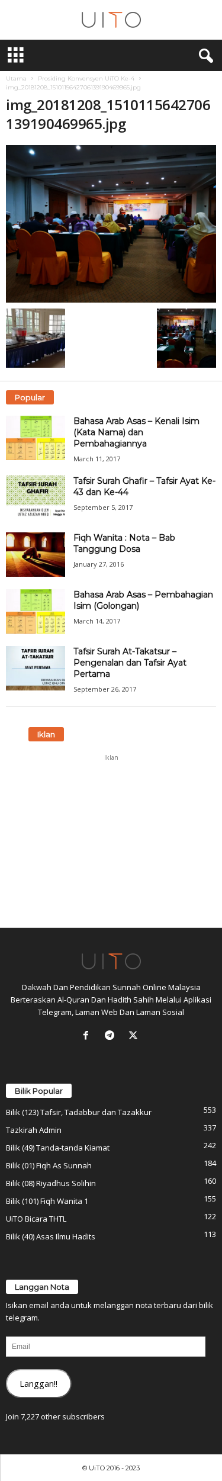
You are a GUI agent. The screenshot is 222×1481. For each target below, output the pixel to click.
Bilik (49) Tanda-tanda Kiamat (58, 1147)
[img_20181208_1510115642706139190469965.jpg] (111, 224)
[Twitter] (135, 1036)
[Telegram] (112, 1036)
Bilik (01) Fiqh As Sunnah (49, 1165)
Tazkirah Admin (34, 1130)
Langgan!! (38, 1383)
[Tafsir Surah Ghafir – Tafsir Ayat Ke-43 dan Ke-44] (35, 498)
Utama (16, 78)
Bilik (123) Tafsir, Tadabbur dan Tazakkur (79, 1112)
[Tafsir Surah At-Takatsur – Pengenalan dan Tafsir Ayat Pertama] (35, 668)
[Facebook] (88, 1036)
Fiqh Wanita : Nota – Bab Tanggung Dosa (124, 543)
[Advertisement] (111, 841)
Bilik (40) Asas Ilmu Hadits (50, 1236)
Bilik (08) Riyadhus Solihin (51, 1183)
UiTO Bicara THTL (36, 1218)
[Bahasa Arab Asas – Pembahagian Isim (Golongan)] (35, 611)
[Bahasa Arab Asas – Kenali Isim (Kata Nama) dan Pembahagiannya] (35, 438)
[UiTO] (111, 20)
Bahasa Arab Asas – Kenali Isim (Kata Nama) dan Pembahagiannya (136, 432)
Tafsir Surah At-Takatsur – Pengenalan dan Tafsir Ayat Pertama (129, 662)
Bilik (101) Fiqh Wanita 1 (47, 1201)
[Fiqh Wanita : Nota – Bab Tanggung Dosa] (35, 554)
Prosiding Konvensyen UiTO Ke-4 (86, 78)
